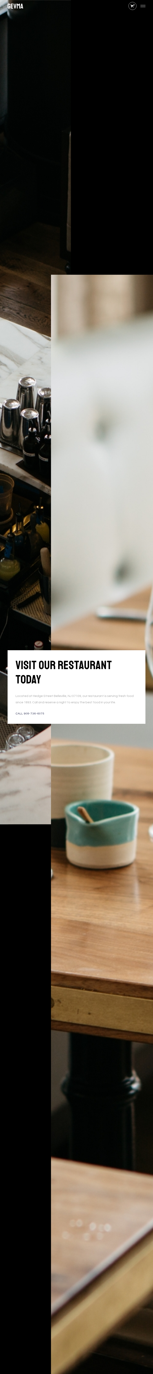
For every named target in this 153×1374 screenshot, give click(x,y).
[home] (15, 6)
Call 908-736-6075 (30, 713)
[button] (132, 6)
